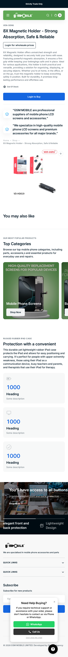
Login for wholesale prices (19, 45)
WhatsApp (36, 624)
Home (6, 140)
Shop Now (15, 312)
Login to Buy (34, 96)
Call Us (36, 631)
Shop (14, 140)
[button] (7, 15)
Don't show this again (34, 638)
